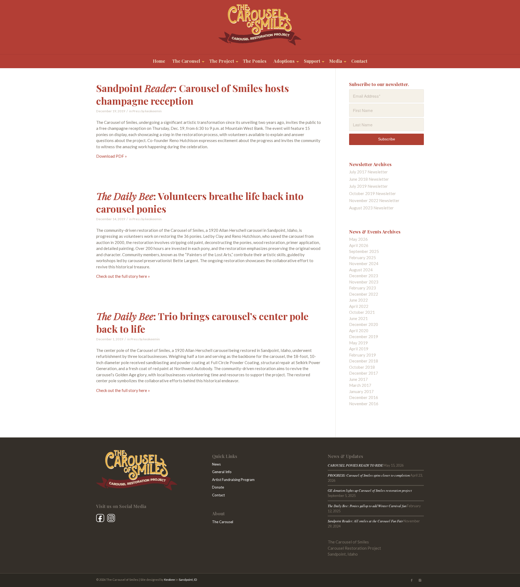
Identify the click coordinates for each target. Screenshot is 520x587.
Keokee (169, 579)
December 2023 (363, 275)
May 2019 (358, 342)
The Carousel (222, 522)
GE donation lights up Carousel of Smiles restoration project (370, 490)
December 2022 (363, 294)
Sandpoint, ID (188, 579)
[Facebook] (412, 580)
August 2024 (361, 269)
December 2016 (363, 397)
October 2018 (362, 367)
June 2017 (358, 379)
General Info (222, 472)
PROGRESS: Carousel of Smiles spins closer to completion (369, 475)
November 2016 (363, 403)
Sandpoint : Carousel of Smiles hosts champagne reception (192, 94)
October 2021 (362, 312)
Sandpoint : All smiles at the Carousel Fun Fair (365, 521)
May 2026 (358, 239)
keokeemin (153, 111)
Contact (218, 495)
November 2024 (363, 263)
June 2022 (358, 300)
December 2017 (363, 373)
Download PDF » (111, 156)
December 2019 (363, 336)
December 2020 (363, 324)
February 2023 (362, 287)
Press (136, 111)
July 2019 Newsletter (368, 186)
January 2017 (361, 391)
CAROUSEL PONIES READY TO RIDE (355, 465)
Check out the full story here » (123, 276)
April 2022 (358, 306)
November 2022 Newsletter (374, 200)
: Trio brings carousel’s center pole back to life (202, 322)
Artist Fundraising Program (233, 479)
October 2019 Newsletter (372, 193)
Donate (218, 487)
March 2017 (360, 385)
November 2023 (363, 281)
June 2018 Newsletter (369, 179)
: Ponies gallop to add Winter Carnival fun (367, 505)
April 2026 (358, 245)
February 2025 (362, 257)
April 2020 (358, 330)
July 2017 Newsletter (368, 171)
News (216, 464)
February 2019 (362, 354)
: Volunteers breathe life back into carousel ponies (200, 202)
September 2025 (364, 251)
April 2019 (358, 348)
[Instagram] (420, 580)
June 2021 (358, 318)
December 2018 (363, 360)
